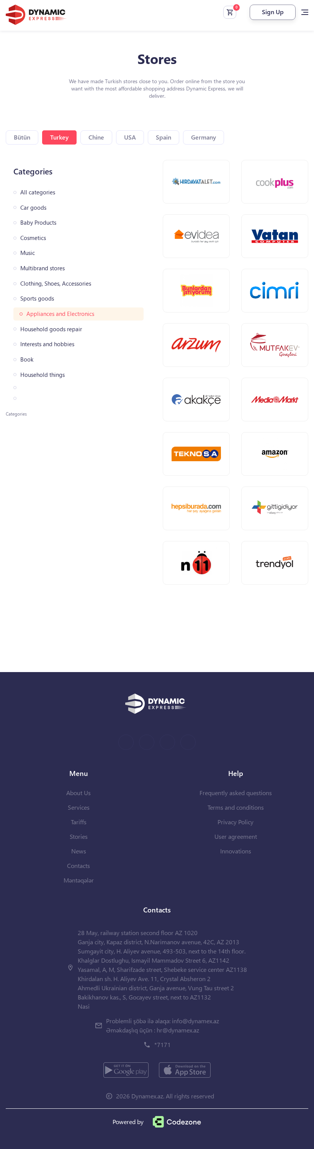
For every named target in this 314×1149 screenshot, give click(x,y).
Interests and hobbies (47, 344)
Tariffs (79, 822)
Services (79, 807)
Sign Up (273, 12)
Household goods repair (51, 329)
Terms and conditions (236, 807)
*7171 (162, 1045)
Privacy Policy (235, 822)
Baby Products (38, 222)
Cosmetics (33, 238)
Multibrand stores (42, 268)
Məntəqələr (79, 880)
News (78, 851)
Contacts (78, 865)
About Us (78, 793)
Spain (163, 137)
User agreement (235, 836)
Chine (96, 137)
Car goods (33, 207)
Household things (42, 374)
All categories (37, 192)
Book (26, 359)
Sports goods (37, 298)
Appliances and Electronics (60, 313)
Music (27, 252)
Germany (203, 137)
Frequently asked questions (236, 793)
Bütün (22, 137)
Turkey (59, 137)
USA (130, 137)
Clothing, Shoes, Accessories (55, 283)
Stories (79, 836)
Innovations (235, 851)
